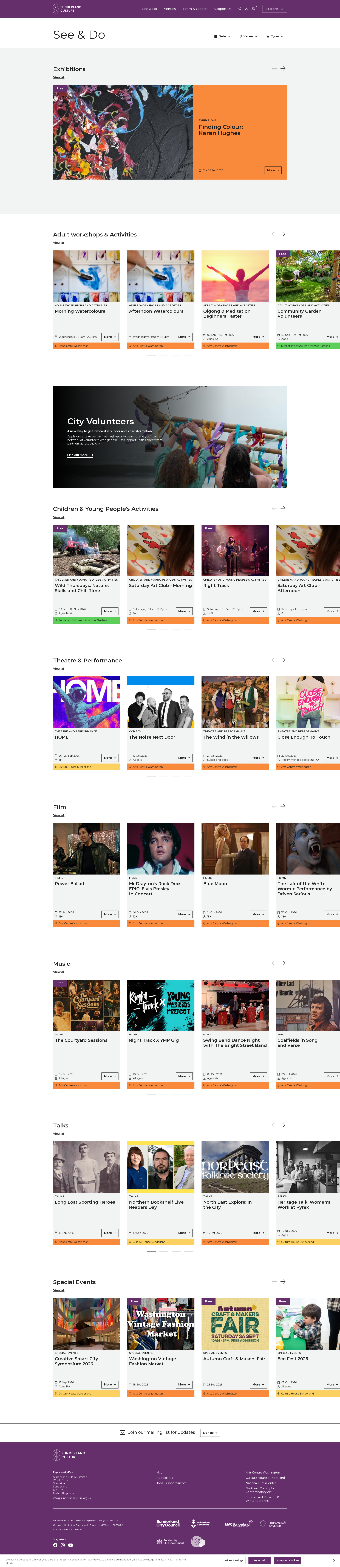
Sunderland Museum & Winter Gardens (262, 1499)
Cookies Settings (232, 1560)
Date (222, 36)
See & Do (149, 9)
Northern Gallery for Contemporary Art (260, 1490)
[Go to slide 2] (157, 187)
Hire (159, 1472)
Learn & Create (195, 9)
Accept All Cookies (287, 1560)
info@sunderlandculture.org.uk (72, 1498)
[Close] (334, 1560)
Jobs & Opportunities (171, 1483)
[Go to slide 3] (170, 187)
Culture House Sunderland (265, 1478)
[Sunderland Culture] (67, 9)
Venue (248, 36)
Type (275, 36)
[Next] (283, 68)
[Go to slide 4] (182, 187)
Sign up (208, 1432)
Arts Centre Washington (263, 1472)
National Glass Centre (261, 1483)
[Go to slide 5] (194, 187)
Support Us (222, 9)
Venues (170, 9)
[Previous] (274, 68)
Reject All (259, 1560)
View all (58, 77)
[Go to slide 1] (145, 187)
